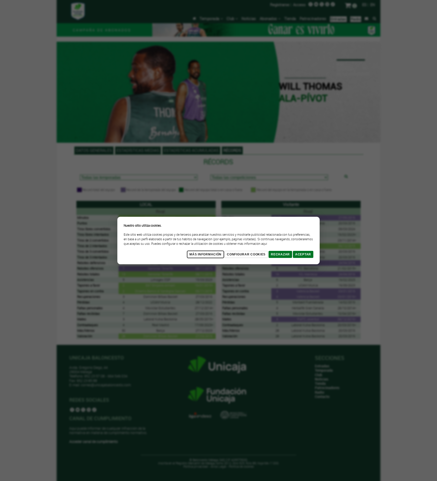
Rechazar (280, 254)
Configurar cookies (246, 254)
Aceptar (303, 254)
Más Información (205, 254)
